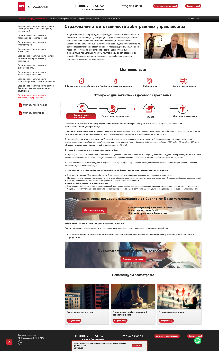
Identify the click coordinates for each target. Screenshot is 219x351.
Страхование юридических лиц (31, 19)
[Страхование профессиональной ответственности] (133, 296)
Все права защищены (27, 335)
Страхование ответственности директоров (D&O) (32, 66)
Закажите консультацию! (165, 6)
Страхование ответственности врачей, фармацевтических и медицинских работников (36, 88)
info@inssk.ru (131, 6)
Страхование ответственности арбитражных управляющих (32, 96)
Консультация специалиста (81, 116)
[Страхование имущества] (87, 296)
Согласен (137, 346)
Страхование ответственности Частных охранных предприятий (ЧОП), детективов (36, 58)
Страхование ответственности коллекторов (32, 50)
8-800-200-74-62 (89, 6)
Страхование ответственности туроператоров (32, 43)
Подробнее (73, 321)
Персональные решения (88, 19)
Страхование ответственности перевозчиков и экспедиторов (32, 36)
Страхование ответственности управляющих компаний (32, 73)
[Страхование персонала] (179, 296)
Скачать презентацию (35, 104)
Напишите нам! (193, 6)
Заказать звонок (133, 259)
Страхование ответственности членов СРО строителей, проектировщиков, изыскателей (36, 28)
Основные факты (110, 19)
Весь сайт (194, 19)
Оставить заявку (94, 210)
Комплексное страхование (62, 19)
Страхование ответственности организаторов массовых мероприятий (36, 80)
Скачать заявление (33, 112)
